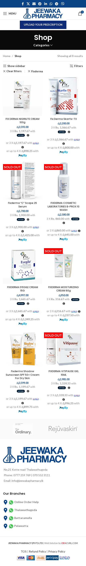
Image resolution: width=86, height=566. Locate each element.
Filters (78, 66)
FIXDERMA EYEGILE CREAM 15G (22, 288)
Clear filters (14, 71)
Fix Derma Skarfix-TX (63, 119)
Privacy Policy (56, 551)
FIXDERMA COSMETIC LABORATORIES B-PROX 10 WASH (63, 206)
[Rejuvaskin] (63, 429)
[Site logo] (43, 13)
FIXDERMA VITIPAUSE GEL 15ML (64, 373)
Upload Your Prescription (43, 24)
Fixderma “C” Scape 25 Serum (22, 204)
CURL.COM (69, 543)
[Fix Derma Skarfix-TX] (63, 96)
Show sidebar (16, 66)
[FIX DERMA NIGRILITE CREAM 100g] (22, 96)
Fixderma (37, 71)
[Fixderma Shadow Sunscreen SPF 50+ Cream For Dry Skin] (22, 348)
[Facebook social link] (23, 4)
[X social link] (28, 4)
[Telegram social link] (57, 4)
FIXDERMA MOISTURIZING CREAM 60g (63, 288)
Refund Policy (37, 551)
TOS (24, 551)
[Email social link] (34, 4)
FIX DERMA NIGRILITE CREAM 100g (22, 120)
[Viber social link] (62, 4)
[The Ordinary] (23, 429)
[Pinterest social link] (40, 4)
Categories (41, 45)
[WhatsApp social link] (51, 4)
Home (6, 56)
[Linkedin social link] (45, 4)
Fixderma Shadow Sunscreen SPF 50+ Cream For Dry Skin (22, 375)
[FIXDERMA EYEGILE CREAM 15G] (22, 264)
